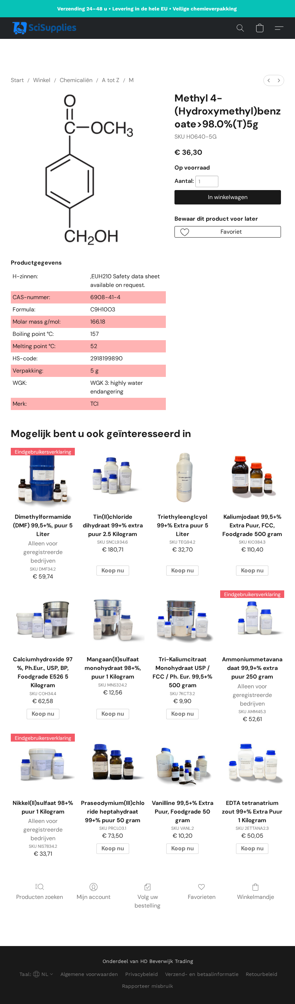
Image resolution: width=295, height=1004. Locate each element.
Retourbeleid (261, 974)
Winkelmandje (255, 897)
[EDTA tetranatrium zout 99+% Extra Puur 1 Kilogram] (252, 763)
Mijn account (93, 897)
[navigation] (35, 974)
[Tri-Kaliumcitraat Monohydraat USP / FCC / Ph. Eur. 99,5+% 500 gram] (182, 619)
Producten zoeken (39, 897)
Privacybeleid (141, 974)
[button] (44, 28)
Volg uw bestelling (147, 901)
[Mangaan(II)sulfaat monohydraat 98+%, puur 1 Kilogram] (113, 619)
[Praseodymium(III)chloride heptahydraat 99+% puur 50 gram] (113, 763)
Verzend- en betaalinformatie (202, 974)
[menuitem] (269, 80)
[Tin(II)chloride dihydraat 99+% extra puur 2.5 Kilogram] (113, 477)
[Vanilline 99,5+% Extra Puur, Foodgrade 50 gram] (182, 763)
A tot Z (110, 80)
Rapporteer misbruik (147, 986)
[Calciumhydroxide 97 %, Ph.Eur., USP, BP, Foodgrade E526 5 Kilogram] (43, 619)
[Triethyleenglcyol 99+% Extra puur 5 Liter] (182, 477)
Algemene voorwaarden (89, 974)
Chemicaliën (76, 80)
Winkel (41, 80)
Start (17, 80)
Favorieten (201, 897)
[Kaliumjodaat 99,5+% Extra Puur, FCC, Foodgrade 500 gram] (252, 477)
